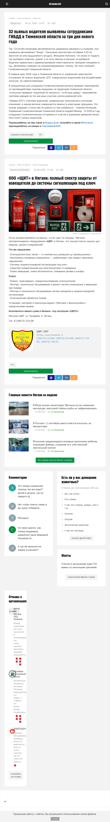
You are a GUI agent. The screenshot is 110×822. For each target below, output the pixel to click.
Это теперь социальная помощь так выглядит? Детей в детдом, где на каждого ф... (30, 491)
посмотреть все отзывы (16, 775)
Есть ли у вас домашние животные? (78, 480)
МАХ (58, 126)
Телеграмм (47, 126)
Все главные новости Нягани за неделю (55, 460)
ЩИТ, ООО (42, 331)
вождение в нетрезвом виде (22, 134)
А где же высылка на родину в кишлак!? (29, 548)
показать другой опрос (81, 538)
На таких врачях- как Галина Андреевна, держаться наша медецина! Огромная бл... (33, 533)
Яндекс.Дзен (52, 122)
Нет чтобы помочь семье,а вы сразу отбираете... (32, 506)
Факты (66, 556)
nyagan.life (55, 4)
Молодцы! (23, 518)
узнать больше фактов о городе (81, 577)
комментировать (31, 141)
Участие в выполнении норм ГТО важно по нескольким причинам (79, 565)
